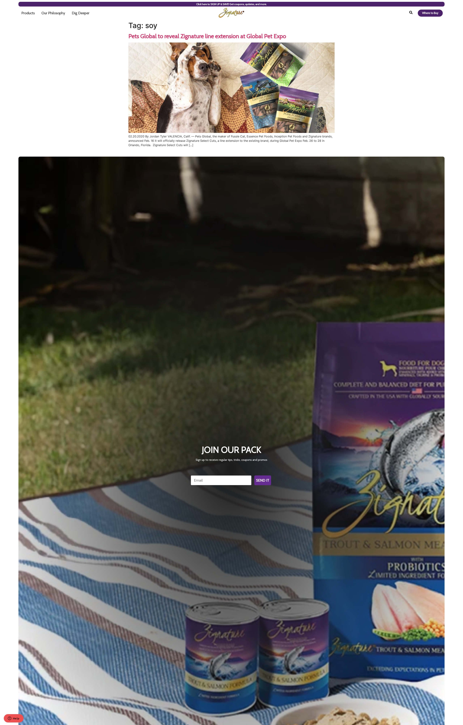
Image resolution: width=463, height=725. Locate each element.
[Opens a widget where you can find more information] (14, 718)
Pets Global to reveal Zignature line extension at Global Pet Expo (207, 36)
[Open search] (410, 13)
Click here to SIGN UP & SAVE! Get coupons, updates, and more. (231, 4)
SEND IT (262, 480)
